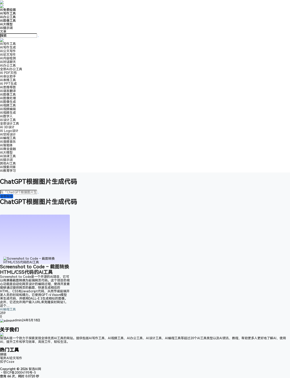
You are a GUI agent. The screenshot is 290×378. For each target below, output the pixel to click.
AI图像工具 (8, 20)
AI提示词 (6, 28)
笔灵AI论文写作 (11, 358)
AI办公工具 (8, 17)
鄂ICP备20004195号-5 (20, 372)
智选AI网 (34, 369)
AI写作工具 (8, 13)
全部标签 (6, 196)
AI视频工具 (8, 105)
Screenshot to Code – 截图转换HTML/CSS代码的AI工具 (34, 269)
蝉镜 (3, 354)
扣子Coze (7, 361)
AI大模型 (6, 24)
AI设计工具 (8, 120)
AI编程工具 (8, 309)
